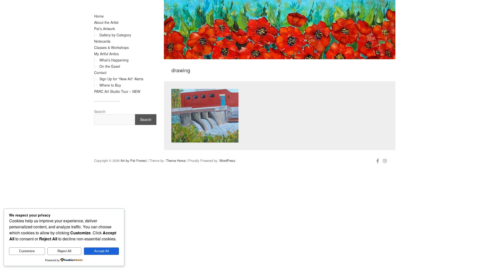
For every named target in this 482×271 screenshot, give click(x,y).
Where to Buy (110, 85)
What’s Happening (114, 59)
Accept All (101, 251)
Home (99, 16)
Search (99, 111)
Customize (27, 251)
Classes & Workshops (111, 47)
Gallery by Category (115, 34)
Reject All (64, 251)
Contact (100, 72)
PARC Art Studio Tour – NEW (117, 91)
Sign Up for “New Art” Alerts (121, 78)
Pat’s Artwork (104, 28)
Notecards (102, 41)
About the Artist (106, 22)
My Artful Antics (106, 53)
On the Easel (109, 66)
